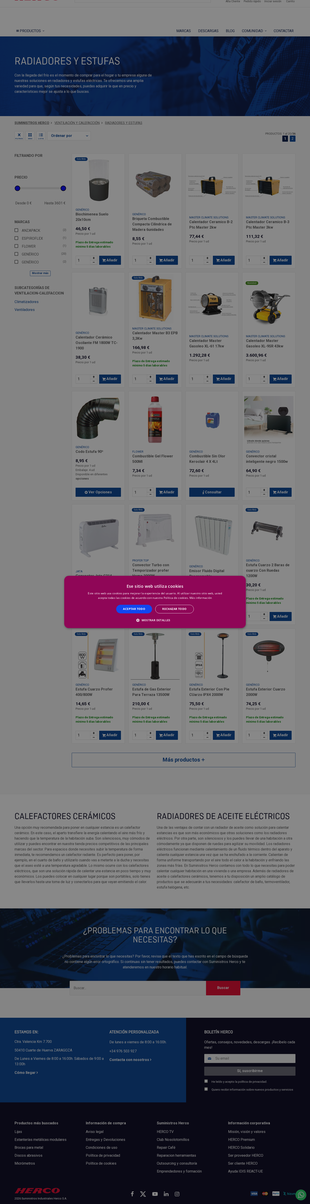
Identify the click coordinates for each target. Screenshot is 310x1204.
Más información (200, 598)
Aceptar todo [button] (134, 609)
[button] (155, 620)
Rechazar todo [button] (174, 609)
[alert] (155, 602)
